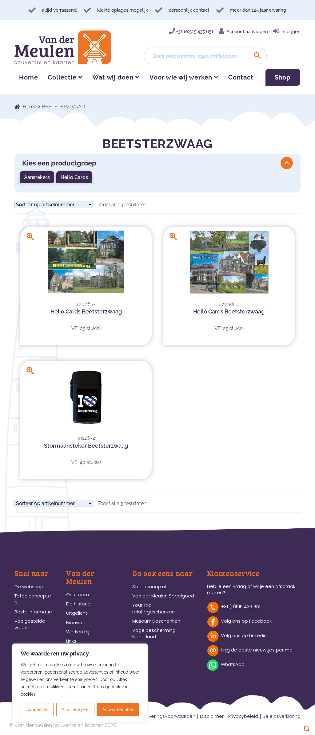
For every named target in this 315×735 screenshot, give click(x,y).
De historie (78, 604)
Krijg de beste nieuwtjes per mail (257, 650)
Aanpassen (37, 709)
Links (71, 641)
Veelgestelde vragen (29, 624)
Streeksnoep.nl (149, 586)
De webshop (28, 586)
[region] (80, 683)
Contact (240, 77)
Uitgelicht (76, 613)
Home (28, 77)
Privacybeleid (243, 716)
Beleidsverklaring (282, 716)
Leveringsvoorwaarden (169, 716)
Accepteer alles (118, 709)
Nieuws (74, 622)
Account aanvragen (247, 31)
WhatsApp (233, 664)
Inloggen (291, 31)
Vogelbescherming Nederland (154, 633)
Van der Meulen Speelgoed (163, 596)
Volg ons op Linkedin (244, 635)
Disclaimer (212, 716)
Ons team (77, 594)
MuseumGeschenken (156, 621)
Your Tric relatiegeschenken (153, 608)
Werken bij (77, 631)
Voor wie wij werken (181, 77)
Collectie (62, 77)
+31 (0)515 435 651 (194, 31)
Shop (283, 77)
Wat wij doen (113, 77)
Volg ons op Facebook (246, 621)
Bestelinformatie (33, 612)
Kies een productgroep (59, 163)
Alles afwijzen (75, 709)
